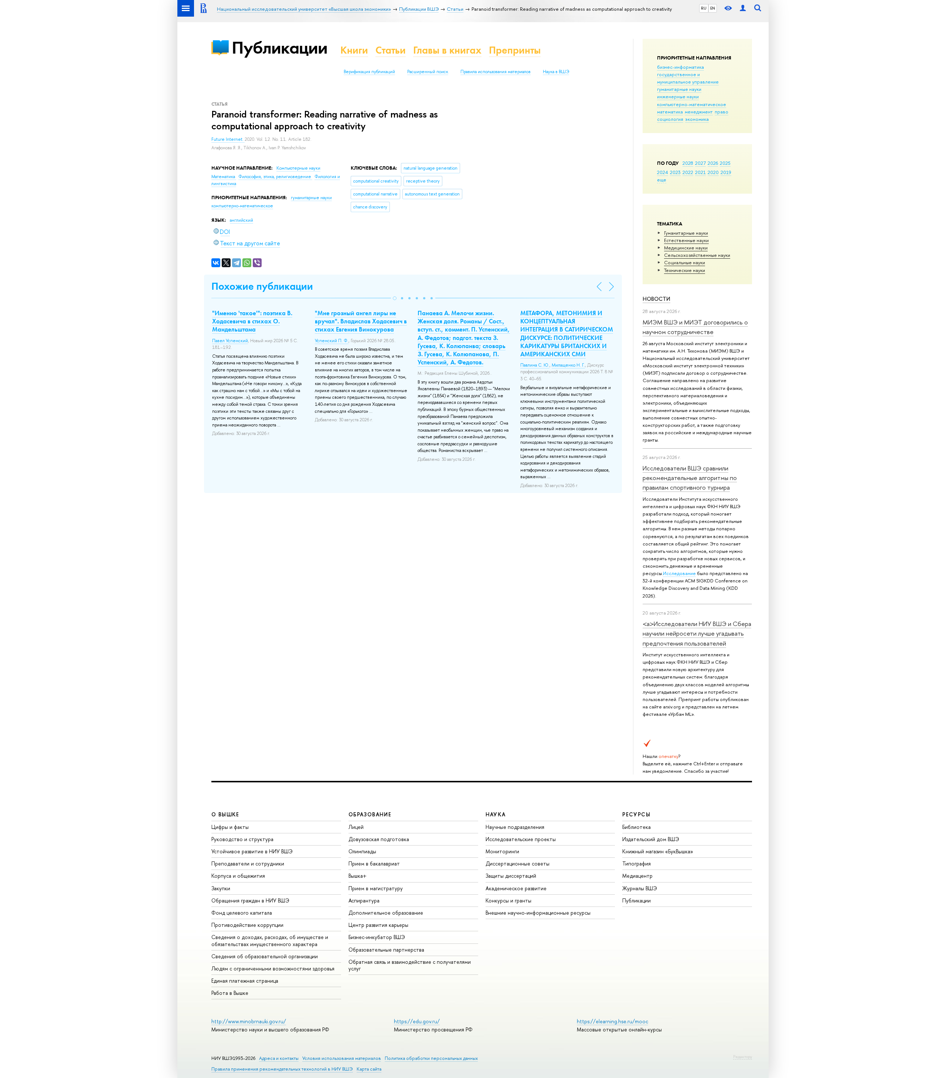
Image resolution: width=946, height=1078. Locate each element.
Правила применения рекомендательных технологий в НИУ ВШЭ (282, 1069)
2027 (700, 163)
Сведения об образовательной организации (264, 956)
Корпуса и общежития (238, 875)
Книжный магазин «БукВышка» (657, 851)
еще (661, 179)
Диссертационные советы (517, 863)
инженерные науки (678, 96)
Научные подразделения (515, 826)
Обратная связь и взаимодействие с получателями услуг (409, 965)
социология (670, 119)
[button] (394, 298)
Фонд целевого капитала (241, 912)
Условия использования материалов (341, 1058)
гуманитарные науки (679, 89)
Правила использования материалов (495, 72)
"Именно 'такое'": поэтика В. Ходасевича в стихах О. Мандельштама (252, 321)
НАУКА (496, 814)
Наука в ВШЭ (556, 72)
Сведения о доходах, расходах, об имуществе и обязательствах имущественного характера (269, 940)
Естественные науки (686, 240)
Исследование (679, 573)
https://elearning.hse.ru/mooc (612, 1021)
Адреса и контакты (279, 1058)
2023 (675, 172)
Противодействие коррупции (247, 924)
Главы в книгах (447, 50)
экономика (697, 119)
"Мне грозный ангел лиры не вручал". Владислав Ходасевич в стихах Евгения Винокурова (361, 321)
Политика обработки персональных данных (431, 1058)
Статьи (390, 50)
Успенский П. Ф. (331, 341)
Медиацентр (637, 875)
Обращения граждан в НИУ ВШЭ (250, 900)
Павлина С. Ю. (534, 365)
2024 (662, 172)
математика (670, 111)
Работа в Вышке (229, 992)
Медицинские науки (686, 247)
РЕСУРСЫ (636, 814)
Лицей (356, 826)
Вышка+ (357, 875)
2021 (700, 172)
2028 (688, 163)
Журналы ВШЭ (639, 888)
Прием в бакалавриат (374, 863)
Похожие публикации (262, 286)
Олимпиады (362, 851)
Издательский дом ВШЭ (650, 839)
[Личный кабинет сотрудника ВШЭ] (742, 8)
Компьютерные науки (298, 168)
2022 (688, 172)
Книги (354, 50)
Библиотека (636, 826)
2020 (713, 172)
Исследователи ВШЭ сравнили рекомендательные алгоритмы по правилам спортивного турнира (690, 478)
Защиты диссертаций (511, 875)
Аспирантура (364, 900)
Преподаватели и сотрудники (247, 863)
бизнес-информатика (680, 67)
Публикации (279, 47)
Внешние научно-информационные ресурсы (538, 912)
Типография (636, 863)
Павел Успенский (230, 341)
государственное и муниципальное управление (688, 78)
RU (704, 8)
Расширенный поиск (427, 72)
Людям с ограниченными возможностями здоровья (272, 968)
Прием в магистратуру (375, 888)
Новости (656, 299)
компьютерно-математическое (691, 104)
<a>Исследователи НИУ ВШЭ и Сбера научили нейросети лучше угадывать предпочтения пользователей (697, 633)
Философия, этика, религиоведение (275, 177)
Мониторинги (502, 851)
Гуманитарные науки (686, 232)
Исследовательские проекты (521, 839)
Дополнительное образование (385, 912)
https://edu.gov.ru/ (417, 1021)
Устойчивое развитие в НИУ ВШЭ (252, 851)
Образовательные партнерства (386, 949)
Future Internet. (228, 139)
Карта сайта (369, 1069)
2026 (713, 163)
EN (712, 8)
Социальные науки (684, 262)
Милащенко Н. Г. (568, 365)
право (721, 111)
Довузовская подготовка (378, 839)
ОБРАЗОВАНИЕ (369, 814)
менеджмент (699, 111)
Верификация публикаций (369, 72)
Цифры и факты (230, 826)
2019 (726, 172)
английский (241, 220)
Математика (223, 177)
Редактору (742, 1056)
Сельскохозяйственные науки (697, 255)
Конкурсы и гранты (508, 900)
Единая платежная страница (244, 980)
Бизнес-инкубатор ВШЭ (376, 937)
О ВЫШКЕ (225, 814)
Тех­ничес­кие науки (684, 270)
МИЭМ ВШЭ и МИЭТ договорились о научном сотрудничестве (695, 327)
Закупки (220, 888)
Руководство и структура (242, 839)
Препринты (515, 50)
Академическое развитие (516, 888)
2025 (725, 163)
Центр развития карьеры (378, 924)
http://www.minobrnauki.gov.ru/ (248, 1021)
